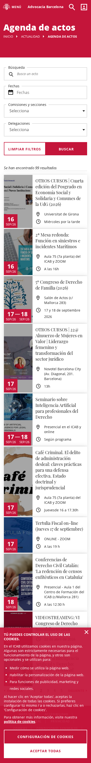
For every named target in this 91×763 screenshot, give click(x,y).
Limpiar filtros (24, 149)
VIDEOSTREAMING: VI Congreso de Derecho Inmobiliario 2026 (57, 623)
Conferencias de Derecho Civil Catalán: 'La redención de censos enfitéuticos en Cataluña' (59, 568)
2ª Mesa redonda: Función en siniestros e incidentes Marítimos (57, 240)
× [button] (86, 632)
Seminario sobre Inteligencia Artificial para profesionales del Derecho (56, 408)
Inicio (8, 36)
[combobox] (42, 112)
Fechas (13, 86)
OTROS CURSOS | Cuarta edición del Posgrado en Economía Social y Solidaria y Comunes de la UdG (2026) (59, 192)
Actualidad (30, 36)
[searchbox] (45, 111)
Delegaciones (19, 123)
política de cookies (19, 721)
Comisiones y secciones (27, 104)
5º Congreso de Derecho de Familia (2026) (58, 285)
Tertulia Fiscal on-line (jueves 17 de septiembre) (59, 526)
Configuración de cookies (45, 736)
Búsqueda (16, 67)
